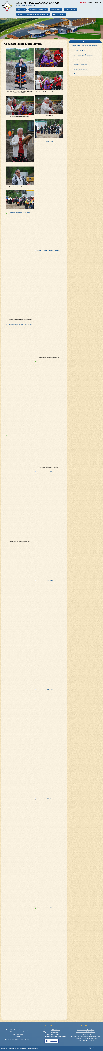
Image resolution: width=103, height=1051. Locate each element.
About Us (20, 9)
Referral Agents (55, 9)
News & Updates (71, 9)
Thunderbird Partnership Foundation (86, 1038)
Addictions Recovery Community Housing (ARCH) (33, 14)
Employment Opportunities (86, 1040)
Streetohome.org (86, 1034)
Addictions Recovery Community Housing (84, 45)
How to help (78, 74)
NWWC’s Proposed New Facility (83, 55)
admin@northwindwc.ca (58, 1036)
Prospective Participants (37, 9)
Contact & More (58, 14)
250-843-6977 (55, 1032)
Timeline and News (80, 60)
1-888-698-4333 (97, 2)
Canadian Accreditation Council (85, 1032)
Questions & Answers (80, 64)
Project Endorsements (80, 69)
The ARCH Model (79, 50)
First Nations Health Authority (86, 1030)
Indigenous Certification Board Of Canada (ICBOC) (85, 1036)
